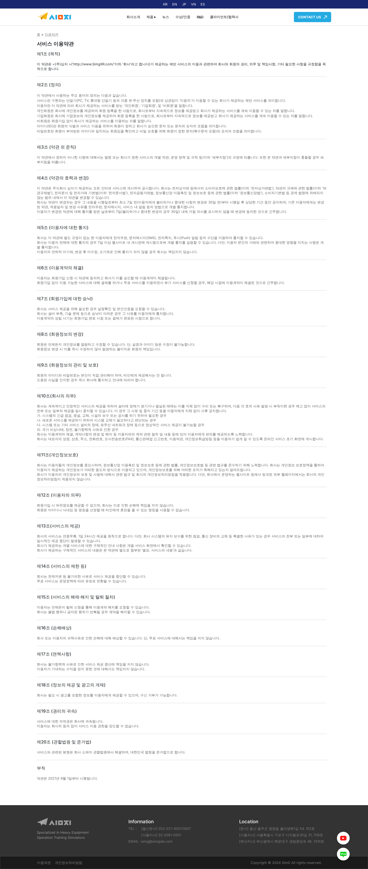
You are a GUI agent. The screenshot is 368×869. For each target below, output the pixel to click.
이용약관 (51, 34)
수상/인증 (182, 17)
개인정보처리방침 (68, 862)
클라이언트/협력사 (224, 17)
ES (203, 4)
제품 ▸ (151, 17)
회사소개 (133, 17)
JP (184, 4)
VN (193, 4)
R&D (200, 17)
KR (165, 4)
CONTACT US (310, 17)
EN (174, 4)
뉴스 (165, 17)
